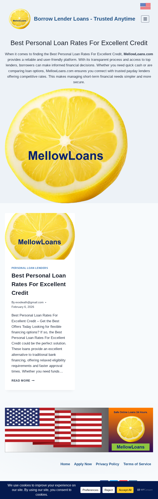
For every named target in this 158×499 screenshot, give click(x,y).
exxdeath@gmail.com (29, 302)
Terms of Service (137, 464)
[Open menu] (145, 18)
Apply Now (83, 464)
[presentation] (40, 236)
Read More (23, 380)
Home (65, 464)
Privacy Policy (107, 464)
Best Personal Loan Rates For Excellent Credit (39, 284)
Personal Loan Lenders (30, 268)
